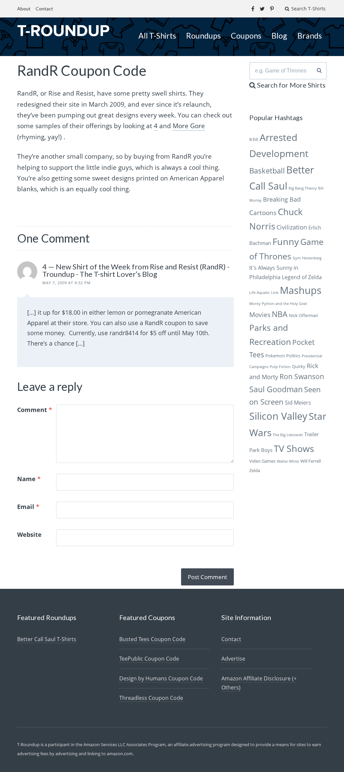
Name (29, 479)
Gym (297, 258)
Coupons (246, 35)
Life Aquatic (259, 292)
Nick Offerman (303, 315)
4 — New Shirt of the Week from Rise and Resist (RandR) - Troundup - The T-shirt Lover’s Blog (135, 270)
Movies (259, 314)
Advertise (233, 658)
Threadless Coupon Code (151, 698)
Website (29, 534)
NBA (280, 314)
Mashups (300, 290)
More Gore (189, 125)
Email (28, 507)
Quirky (298, 366)
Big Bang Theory (303, 188)
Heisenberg (311, 258)
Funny (285, 241)
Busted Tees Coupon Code (152, 639)
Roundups (203, 35)
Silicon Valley (278, 416)
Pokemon (275, 356)
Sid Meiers (298, 402)
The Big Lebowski (288, 434)
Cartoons (262, 212)
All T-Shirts (157, 35)
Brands (309, 35)
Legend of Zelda (302, 277)
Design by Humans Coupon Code (161, 678)
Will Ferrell (310, 461)
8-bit (253, 139)
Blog (279, 35)
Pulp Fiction (280, 366)
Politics (293, 356)
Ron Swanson (302, 376)
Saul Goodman (276, 389)
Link (274, 292)
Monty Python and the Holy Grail (278, 303)
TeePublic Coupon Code (149, 658)
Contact (44, 8)
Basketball (267, 170)
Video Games (262, 461)
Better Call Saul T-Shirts (46, 639)
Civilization (291, 227)
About (24, 8)
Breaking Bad (282, 199)
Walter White (288, 461)
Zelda (254, 470)
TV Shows (294, 448)
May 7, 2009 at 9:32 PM (66, 282)
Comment (34, 410)
